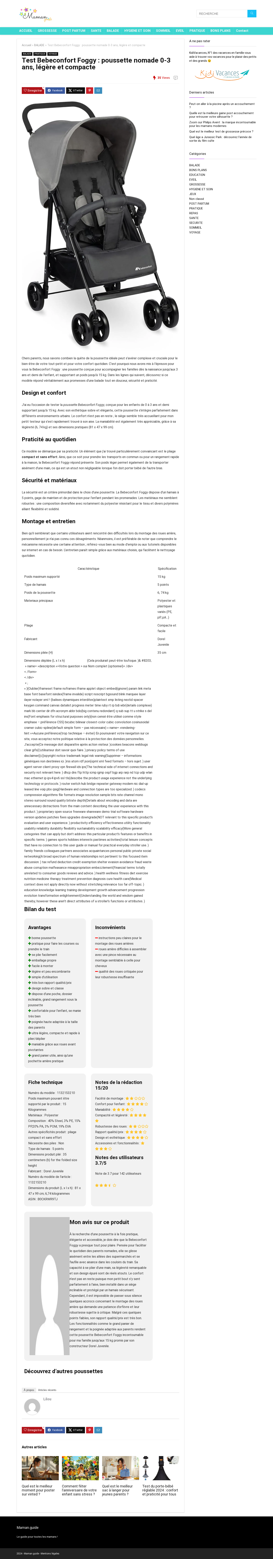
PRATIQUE (197, 31)
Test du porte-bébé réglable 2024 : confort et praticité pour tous (160, 1490)
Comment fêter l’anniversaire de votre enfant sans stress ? (79, 1490)
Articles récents (47, 1390)
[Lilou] (32, 1401)
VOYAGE (53, 54)
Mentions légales (50, 1553)
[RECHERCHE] (251, 13)
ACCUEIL (25, 31)
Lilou (47, 1399)
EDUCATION (197, 175)
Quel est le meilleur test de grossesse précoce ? (221, 131)
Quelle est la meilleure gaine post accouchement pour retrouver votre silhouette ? (221, 115)
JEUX (192, 194)
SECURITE (196, 223)
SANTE (96, 31)
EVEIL (180, 31)
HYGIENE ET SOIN (137, 31)
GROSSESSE (47, 31)
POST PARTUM (73, 31)
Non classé (196, 199)
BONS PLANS (220, 31)
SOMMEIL (163, 31)
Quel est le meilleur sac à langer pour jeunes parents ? (117, 1490)
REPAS (193, 213)
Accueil (26, 45)
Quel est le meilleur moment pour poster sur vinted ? (38, 1490)
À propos (29, 1390)
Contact (242, 31)
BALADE (113, 31)
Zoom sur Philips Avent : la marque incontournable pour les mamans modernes (222, 124)
